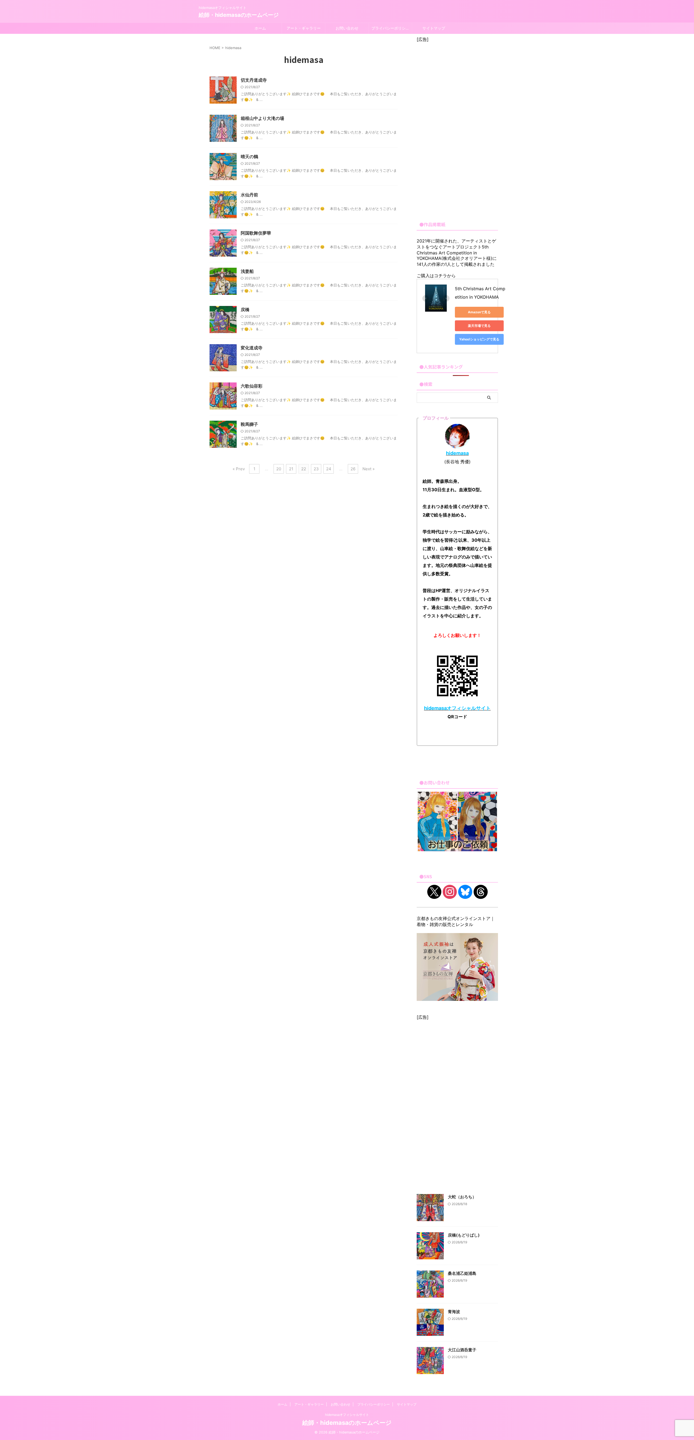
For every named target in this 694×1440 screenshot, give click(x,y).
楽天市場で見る (479, 326)
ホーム (260, 28)
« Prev (239, 468)
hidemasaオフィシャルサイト (347, 1415)
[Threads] (481, 891)
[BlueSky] (465, 891)
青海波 (454, 1311)
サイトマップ (433, 28)
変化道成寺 (251, 347)
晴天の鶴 (249, 156)
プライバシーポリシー (390, 28)
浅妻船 (247, 271)
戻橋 (245, 309)
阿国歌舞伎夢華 (256, 233)
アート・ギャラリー (304, 28)
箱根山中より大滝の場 (262, 118)
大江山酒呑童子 (462, 1349)
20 (278, 468)
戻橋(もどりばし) (464, 1235)
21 (291, 468)
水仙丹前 (249, 194)
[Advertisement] (457, 129)
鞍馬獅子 (249, 424)
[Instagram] (450, 891)
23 (316, 468)
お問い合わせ (347, 28)
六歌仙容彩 (251, 386)
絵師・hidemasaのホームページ (239, 15)
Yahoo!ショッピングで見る (479, 339)
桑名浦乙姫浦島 (462, 1273)
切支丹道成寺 (254, 80)
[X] (434, 891)
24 (328, 468)
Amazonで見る (479, 312)
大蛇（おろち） (462, 1196)
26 (353, 468)
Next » (368, 468)
